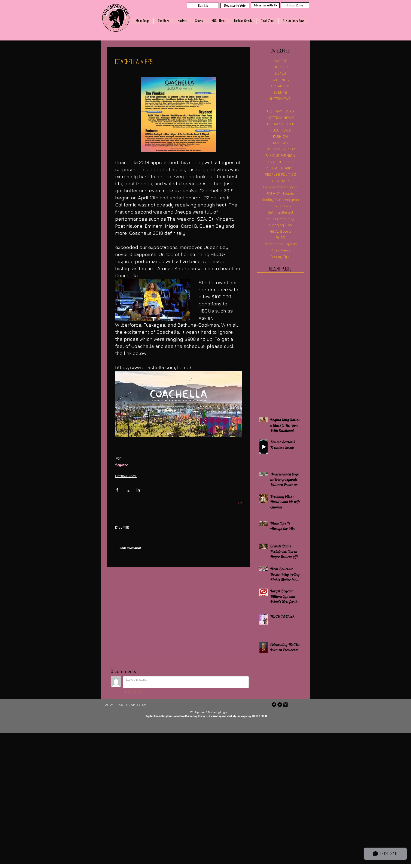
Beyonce (121, 465)
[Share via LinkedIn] (138, 490)
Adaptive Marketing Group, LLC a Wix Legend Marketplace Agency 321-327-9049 (221, 716)
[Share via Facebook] (117, 490)
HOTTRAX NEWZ (126, 476)
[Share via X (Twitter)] (128, 490)
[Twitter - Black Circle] (279, 704)
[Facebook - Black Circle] (274, 704)
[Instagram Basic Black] (285, 704)
